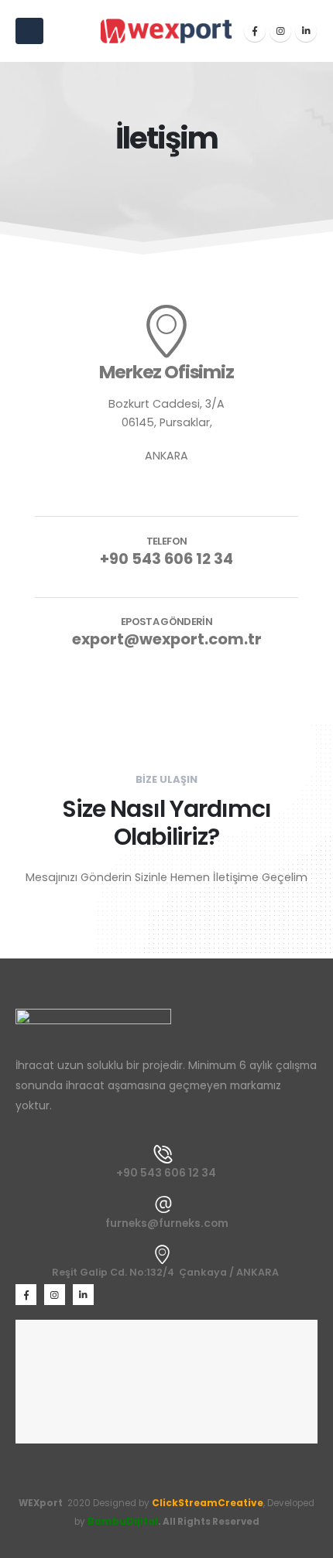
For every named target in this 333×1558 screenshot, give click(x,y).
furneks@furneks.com (166, 1223)
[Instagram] (280, 31)
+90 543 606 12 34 (166, 558)
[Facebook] (255, 31)
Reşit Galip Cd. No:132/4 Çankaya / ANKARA (165, 1272)
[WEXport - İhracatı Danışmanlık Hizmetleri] (166, 31)
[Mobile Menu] (29, 31)
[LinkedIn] (306, 31)
